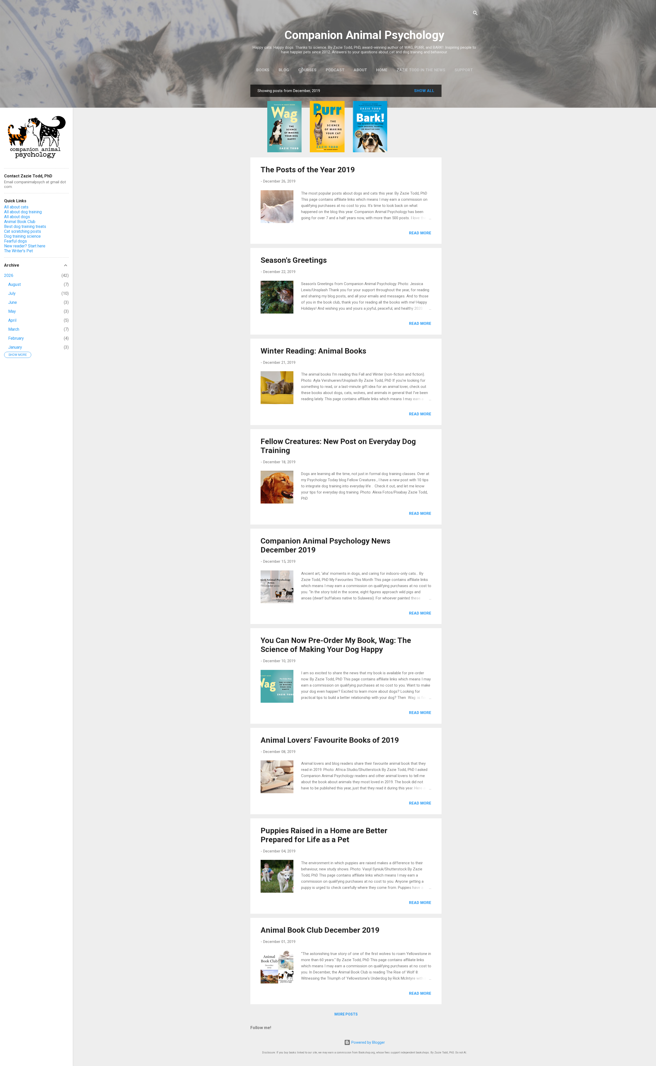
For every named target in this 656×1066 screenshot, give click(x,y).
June (12, 302)
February (16, 338)
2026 (8, 275)
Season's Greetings (294, 260)
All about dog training (23, 211)
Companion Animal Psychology (364, 35)
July (12, 293)
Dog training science (22, 236)
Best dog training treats (25, 226)
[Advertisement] (462, 161)
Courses (307, 70)
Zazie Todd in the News (421, 70)
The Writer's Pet (18, 250)
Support (464, 70)
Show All (424, 90)
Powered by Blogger (367, 1042)
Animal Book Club (19, 221)
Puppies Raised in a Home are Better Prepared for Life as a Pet (324, 835)
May (12, 311)
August (14, 284)
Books (262, 70)
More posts (346, 1014)
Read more (420, 233)
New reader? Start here (24, 246)
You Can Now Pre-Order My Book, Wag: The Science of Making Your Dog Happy (336, 645)
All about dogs (17, 216)
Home (381, 70)
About (360, 70)
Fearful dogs (15, 241)
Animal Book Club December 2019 (320, 930)
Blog (284, 70)
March (13, 329)
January (15, 347)
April (12, 320)
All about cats (16, 207)
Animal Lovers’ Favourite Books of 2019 (330, 740)
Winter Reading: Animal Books (313, 350)
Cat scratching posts (22, 231)
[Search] (475, 14)
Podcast (335, 70)
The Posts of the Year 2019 (308, 169)
